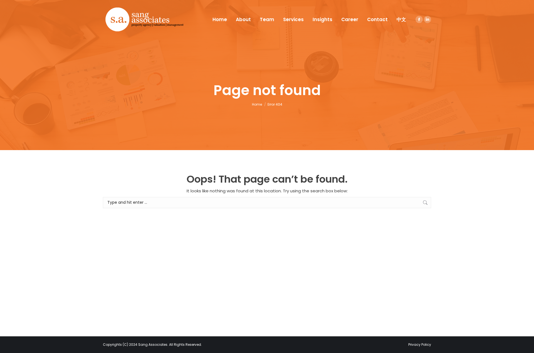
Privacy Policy (419, 344)
